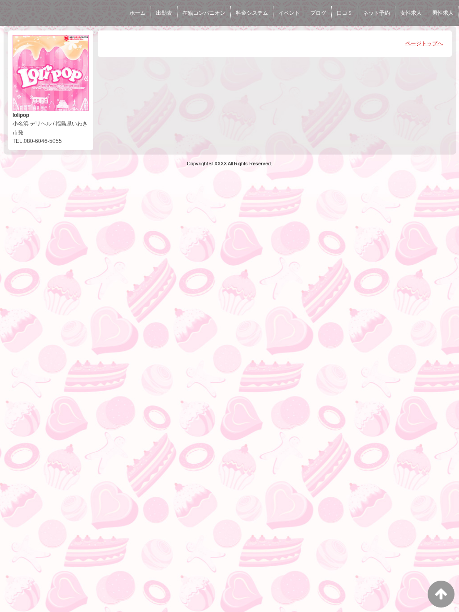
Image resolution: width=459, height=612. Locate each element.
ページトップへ (424, 43)
